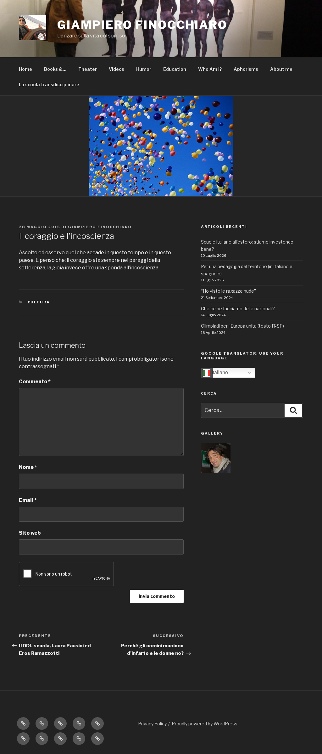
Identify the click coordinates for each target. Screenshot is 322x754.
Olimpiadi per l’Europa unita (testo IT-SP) (242, 326)
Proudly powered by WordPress (204, 723)
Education (174, 69)
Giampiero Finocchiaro (100, 227)
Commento (35, 382)
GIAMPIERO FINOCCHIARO (142, 25)
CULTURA (39, 302)
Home (25, 69)
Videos (116, 69)
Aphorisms (246, 69)
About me (281, 69)
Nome (28, 467)
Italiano (219, 372)
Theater (87, 69)
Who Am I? (210, 69)
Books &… (55, 69)
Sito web (30, 533)
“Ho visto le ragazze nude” (228, 291)
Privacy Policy (152, 723)
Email (28, 500)
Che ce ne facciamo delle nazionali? (238, 308)
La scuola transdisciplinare (49, 84)
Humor (143, 69)
